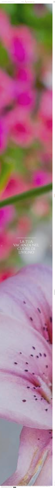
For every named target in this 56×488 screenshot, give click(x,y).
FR (54, 485)
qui (31, 486)
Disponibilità (54, 293)
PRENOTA (54, 195)
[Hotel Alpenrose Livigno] (28, 2)
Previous (1, 245)
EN (54, 482)
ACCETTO (14, 487)
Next (50, 245)
